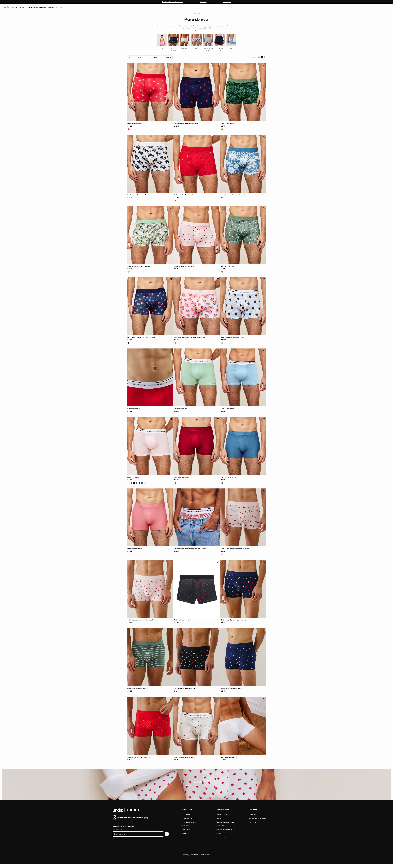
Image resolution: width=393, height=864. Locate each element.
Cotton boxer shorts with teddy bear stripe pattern (190, 549)
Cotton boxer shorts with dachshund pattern (235, 549)
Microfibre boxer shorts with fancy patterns (141, 337)
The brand (252, 815)
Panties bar (203, 2)
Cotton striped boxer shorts (136, 688)
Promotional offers (221, 815)
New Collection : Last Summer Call (172, 2)
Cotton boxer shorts (227, 123)
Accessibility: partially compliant (225, 829)
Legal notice (219, 818)
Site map (218, 833)
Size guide (185, 833)
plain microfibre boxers (228, 757)
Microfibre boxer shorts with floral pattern (234, 195)
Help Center (186, 815)
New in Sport (227, 2)
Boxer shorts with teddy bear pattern (232, 337)
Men (199, 13)
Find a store (186, 829)
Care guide (252, 822)
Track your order (187, 818)
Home (194, 13)
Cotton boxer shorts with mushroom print (140, 620)
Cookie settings (221, 837)
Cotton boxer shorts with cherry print (233, 620)
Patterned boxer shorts (181, 620)
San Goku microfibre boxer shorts (138, 195)
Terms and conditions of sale (225, 822)
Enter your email (117, 830)
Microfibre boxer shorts (134, 123)
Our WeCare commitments (257, 818)
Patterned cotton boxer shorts (183, 195)
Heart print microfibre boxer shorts (185, 266)
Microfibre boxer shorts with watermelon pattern (189, 337)
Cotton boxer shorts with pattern (184, 688)
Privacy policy (220, 826)
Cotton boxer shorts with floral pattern (139, 266)
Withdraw (185, 826)
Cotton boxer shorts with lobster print (186, 123)
